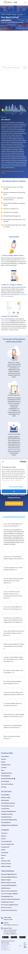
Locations (4, 767)
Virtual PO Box (5, 808)
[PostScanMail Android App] (14, 937)
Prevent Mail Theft (6, 841)
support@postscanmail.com (11, 924)
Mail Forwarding (5, 797)
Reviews (3, 855)
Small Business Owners (7, 902)
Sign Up (13, 362)
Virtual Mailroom (6, 822)
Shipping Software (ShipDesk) (9, 825)
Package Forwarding (6, 814)
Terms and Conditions (7, 784)
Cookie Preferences (5, 947)
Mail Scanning (5, 800)
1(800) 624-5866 (8, 919)
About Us (3, 836)
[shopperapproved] (20, 946)
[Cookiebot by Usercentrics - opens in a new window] (20, 462)
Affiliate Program (6, 866)
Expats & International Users (9, 910)
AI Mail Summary (5, 888)
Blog (2, 858)
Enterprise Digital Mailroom (9, 874)
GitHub (3, 849)
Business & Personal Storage (9, 891)
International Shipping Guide (9, 819)
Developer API (5, 847)
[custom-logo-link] (10, 2)
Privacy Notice (5, 781)
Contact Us (4, 833)
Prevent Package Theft (7, 844)
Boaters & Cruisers (6, 907)
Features (3, 759)
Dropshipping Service (7, 896)
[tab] (14, 525)
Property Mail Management (9, 885)
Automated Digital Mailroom (9, 877)
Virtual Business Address (8, 803)
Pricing (3, 762)
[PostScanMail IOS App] (5, 937)
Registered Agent (6, 879)
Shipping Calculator (6, 773)
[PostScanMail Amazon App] (22, 937)
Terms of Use (3, 948)
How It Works (5, 756)
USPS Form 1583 (5, 861)
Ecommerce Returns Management (10, 899)
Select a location (14, 503)
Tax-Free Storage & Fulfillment (9, 893)
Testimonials (4, 852)
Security (3, 838)
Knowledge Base (5, 775)
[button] (14, 525)
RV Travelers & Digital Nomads (9, 904)
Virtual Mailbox (5, 794)
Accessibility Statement (5, 949)
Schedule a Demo (6, 764)
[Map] (14, 50)
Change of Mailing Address (8, 811)
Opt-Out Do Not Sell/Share (16, 486)
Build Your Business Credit (8, 882)
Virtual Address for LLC (7, 806)
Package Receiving (6, 817)
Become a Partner (6, 863)
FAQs (2, 770)
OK (14, 491)
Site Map (3, 787)
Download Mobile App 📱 (8, 778)
